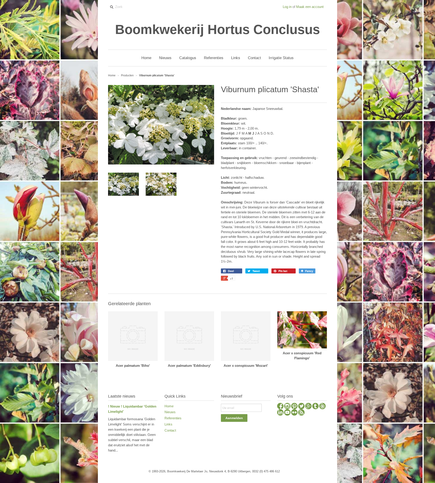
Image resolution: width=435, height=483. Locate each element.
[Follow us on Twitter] (301, 406)
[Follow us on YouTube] (287, 413)
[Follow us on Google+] (308, 406)
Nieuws (170, 412)
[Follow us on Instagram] (287, 406)
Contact (170, 430)
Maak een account (310, 7)
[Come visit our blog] (315, 406)
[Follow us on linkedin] (280, 413)
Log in (287, 7)
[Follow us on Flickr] (294, 413)
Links (168, 424)
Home (169, 406)
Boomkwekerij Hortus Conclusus (217, 29)
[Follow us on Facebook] (280, 406)
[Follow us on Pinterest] (294, 406)
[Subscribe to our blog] (301, 413)
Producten (127, 75)
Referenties (172, 418)
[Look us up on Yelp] (322, 406)
